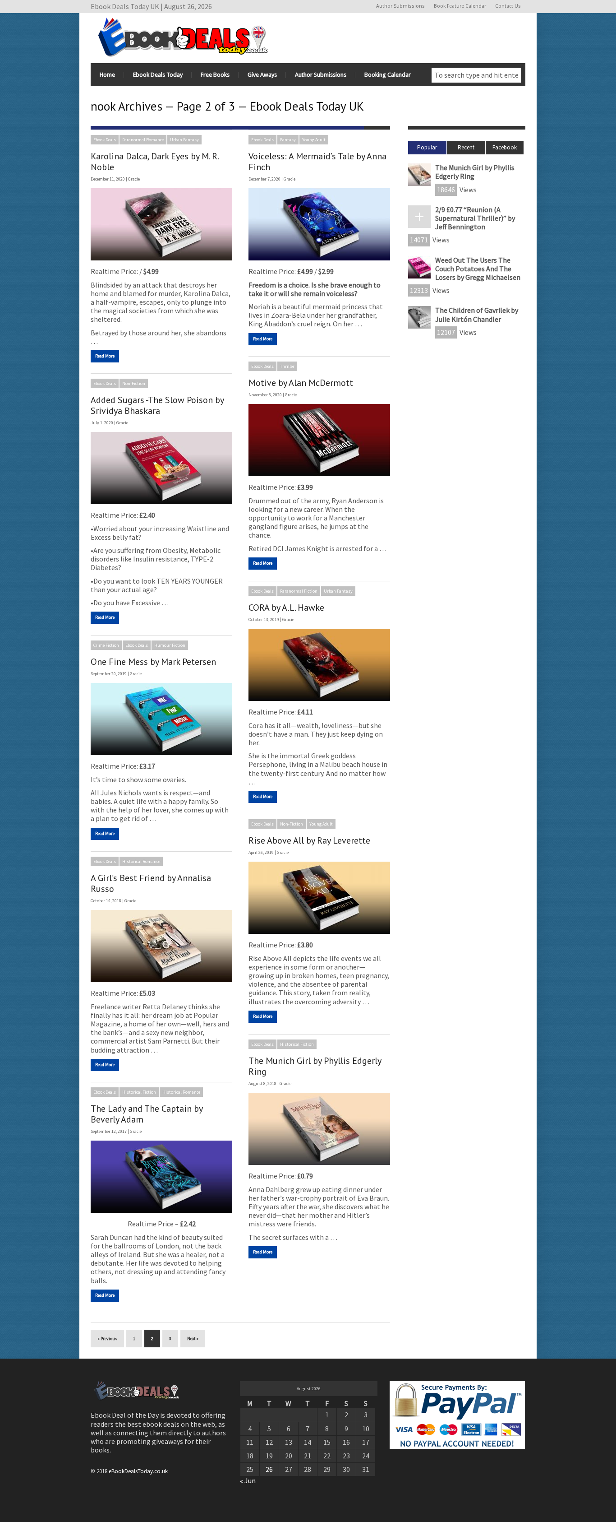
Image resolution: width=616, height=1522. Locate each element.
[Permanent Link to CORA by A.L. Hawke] (319, 665)
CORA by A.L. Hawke (286, 607)
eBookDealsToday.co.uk (138, 1471)
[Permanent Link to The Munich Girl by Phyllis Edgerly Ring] (319, 1129)
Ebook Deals (104, 140)
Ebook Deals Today (158, 74)
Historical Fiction (297, 1044)
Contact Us (508, 6)
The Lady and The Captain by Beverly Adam (146, 1114)
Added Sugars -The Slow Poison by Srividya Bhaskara (157, 405)
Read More (105, 356)
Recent (466, 147)
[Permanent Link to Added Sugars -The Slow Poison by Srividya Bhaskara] (161, 468)
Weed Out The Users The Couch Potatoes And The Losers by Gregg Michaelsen (477, 268)
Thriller (287, 366)
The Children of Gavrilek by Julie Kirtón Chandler (476, 314)
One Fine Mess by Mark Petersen (153, 662)
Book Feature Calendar (460, 6)
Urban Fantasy (184, 140)
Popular (427, 147)
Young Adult (314, 140)
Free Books (215, 74)
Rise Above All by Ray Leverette (309, 840)
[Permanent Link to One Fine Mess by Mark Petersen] (161, 719)
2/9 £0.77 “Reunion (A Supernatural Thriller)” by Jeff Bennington (475, 218)
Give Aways (262, 74)
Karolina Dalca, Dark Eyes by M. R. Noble (154, 161)
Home (107, 74)
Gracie (134, 179)
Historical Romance (141, 861)
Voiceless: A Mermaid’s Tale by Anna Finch (317, 161)
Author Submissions (400, 6)
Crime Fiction (106, 645)
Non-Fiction (133, 383)
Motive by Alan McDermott (300, 383)
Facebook (504, 147)
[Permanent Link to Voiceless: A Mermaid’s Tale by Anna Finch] (319, 224)
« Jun (248, 1480)
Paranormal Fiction (298, 591)
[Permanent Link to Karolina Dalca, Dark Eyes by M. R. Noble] (161, 224)
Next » (192, 1338)
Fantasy (288, 140)
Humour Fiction (169, 645)
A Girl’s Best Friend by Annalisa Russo (151, 883)
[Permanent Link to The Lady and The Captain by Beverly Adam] (161, 1177)
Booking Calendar (387, 74)
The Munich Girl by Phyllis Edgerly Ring (314, 1066)
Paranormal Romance (143, 140)
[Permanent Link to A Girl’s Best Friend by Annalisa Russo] (161, 946)
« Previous (107, 1338)
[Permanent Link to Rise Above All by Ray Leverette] (319, 898)
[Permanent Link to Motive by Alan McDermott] (319, 440)
